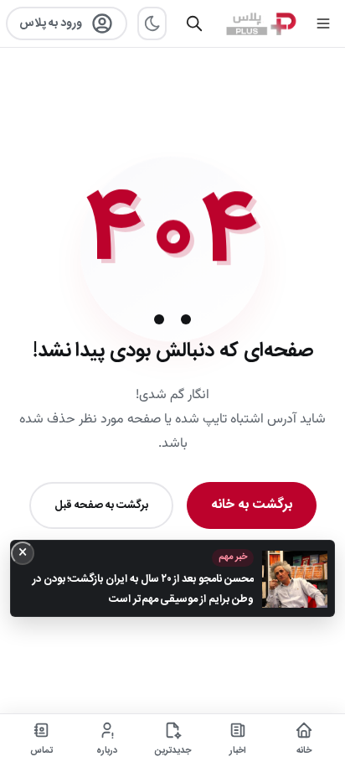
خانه (304, 751)
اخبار (237, 751)
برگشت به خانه (251, 505)
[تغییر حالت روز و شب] (152, 23)
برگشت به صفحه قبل (101, 505)
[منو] (323, 23)
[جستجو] (194, 23)
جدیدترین (173, 751)
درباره (106, 751)
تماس (41, 751)
